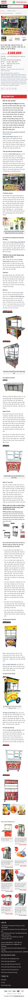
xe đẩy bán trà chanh (5, 83)
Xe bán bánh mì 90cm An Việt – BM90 (6, 839)
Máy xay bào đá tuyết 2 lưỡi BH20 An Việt (21, 862)
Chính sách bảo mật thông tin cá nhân (11, 967)
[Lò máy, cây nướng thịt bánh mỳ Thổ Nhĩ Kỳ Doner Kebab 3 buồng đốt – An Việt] (21, 899)
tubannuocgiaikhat (10, 76)
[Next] (24, 25)
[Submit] (25, 6)
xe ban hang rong (16, 77)
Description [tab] (8, 97)
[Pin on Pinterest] (13, 89)
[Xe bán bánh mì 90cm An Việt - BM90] (7, 830)
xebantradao (5, 85)
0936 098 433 (21, 2)
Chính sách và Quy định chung (9, 972)
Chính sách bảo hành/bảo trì (8, 961)
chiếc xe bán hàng (17, 296)
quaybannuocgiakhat (5, 74)
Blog (15, 993)
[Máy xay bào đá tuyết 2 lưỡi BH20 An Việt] (21, 853)
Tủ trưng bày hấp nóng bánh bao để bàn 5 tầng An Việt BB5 (7, 863)
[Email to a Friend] (10, 89)
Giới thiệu (3, 979)
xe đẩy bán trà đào (15, 83)
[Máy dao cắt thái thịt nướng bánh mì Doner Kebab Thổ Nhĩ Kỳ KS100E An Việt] (7, 875)
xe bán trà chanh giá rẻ (13, 80)
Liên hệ (19, 993)
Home (3, 10)
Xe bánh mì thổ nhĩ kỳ (9, 712)
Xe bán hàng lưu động (10, 103)
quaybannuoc (16, 73)
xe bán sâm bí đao (11, 79)
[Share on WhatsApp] (2, 89)
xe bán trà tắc (23, 82)
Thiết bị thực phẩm (11, 10)
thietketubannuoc (22, 74)
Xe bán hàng (18, 13)
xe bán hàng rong (13, 154)
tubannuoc (3, 76)
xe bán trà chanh (20, 79)
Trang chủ (10, 993)
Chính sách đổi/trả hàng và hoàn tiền (10, 964)
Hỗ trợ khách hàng (6, 985)
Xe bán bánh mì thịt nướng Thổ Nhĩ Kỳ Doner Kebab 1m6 (6, 909)
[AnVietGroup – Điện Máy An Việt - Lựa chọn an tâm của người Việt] (7, 2)
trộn (15, 664)
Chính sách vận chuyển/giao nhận (10, 958)
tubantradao (17, 76)
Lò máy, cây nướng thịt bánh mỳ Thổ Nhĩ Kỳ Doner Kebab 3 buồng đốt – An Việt (20, 910)
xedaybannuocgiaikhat (14, 85)
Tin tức (3, 982)
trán (11, 664)
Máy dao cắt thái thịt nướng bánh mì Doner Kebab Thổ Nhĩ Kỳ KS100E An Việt (6, 886)
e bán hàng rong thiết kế (18, 242)
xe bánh (7, 664)
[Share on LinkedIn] (15, 89)
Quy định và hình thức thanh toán (10, 969)
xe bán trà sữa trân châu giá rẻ (12, 82)
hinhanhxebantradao (8, 73)
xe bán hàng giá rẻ (7, 77)
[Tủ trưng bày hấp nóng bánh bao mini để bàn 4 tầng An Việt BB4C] (21, 830)
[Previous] (3, 25)
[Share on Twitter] (7, 89)
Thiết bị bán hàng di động (7, 13)
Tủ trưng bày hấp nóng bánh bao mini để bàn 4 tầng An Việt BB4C (21, 840)
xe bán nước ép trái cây (13, 730)
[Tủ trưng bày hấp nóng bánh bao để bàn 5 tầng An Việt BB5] (7, 853)
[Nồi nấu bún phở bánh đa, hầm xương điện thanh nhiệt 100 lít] (21, 875)
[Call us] (14, 2)
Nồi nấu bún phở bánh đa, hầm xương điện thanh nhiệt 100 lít (20, 885)
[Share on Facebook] (5, 89)
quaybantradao (14, 74)
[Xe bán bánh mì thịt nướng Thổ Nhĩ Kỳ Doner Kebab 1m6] (7, 899)
